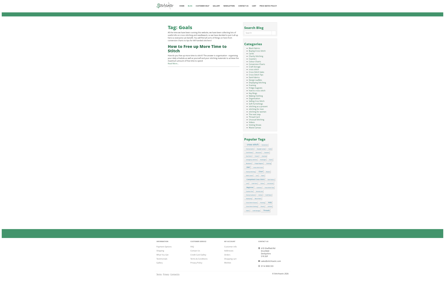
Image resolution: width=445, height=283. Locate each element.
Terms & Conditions (199, 259)
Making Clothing (256, 96)
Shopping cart (230, 259)
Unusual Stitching (256, 119)
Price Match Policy (268, 6)
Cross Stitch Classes (251, 202)
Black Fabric (258, 198)
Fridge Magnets (259, 163)
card (247, 183)
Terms (159, 274)
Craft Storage (254, 66)
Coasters (253, 59)
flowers (268, 172)
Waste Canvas (255, 127)
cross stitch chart (258, 167)
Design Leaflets (255, 80)
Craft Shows (249, 152)
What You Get (162, 254)
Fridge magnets (255, 88)
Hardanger (263, 159)
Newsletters (229, 6)
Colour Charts (255, 61)
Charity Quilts (250, 149)
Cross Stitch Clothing (251, 206)
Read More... (173, 63)
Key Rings (253, 93)
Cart (254, 6)
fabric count (249, 175)
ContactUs (175, 274)
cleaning (264, 156)
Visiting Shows (255, 125)
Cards (251, 53)
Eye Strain (249, 156)
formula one (259, 191)
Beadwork (249, 163)
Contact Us (243, 6)
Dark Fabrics (254, 77)
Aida (270, 202)
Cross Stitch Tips (256, 74)
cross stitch (254, 69)
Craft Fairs (254, 183)
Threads (266, 210)
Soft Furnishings (256, 104)
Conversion (265, 145)
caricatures (270, 183)
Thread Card (254, 117)
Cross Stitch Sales (256, 72)
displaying (249, 198)
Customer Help (202, 6)
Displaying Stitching (257, 82)
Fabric (248, 210)
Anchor (260, 195)
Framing (252, 85)
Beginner (250, 187)
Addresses (228, 250)
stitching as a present (258, 106)
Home (181, 6)
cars (257, 175)
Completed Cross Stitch (255, 179)
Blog (190, 6)
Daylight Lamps (261, 149)
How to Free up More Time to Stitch (197, 48)
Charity (263, 206)
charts (271, 159)
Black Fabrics (254, 48)
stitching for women (257, 111)
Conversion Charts (257, 64)
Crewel (257, 156)
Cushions (259, 187)
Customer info (230, 246)
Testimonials (161, 259)
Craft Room (268, 195)
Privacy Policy (196, 262)
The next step (255, 114)
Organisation (254, 98)
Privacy (166, 274)
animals (270, 206)
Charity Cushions (250, 195)
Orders (227, 254)
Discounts (258, 152)
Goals (262, 175)
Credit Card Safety (198, 254)
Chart (261, 171)
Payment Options (164, 246)
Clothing (268, 163)
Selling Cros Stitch (256, 101)
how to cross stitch (257, 90)
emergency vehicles (251, 159)
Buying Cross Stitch (257, 51)
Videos (252, 122)
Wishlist (227, 262)
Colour (262, 183)
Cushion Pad (249, 191)
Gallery (216, 6)
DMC (248, 167)
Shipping (160, 250)
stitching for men (256, 109)
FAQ (192, 246)
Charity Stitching (256, 56)
